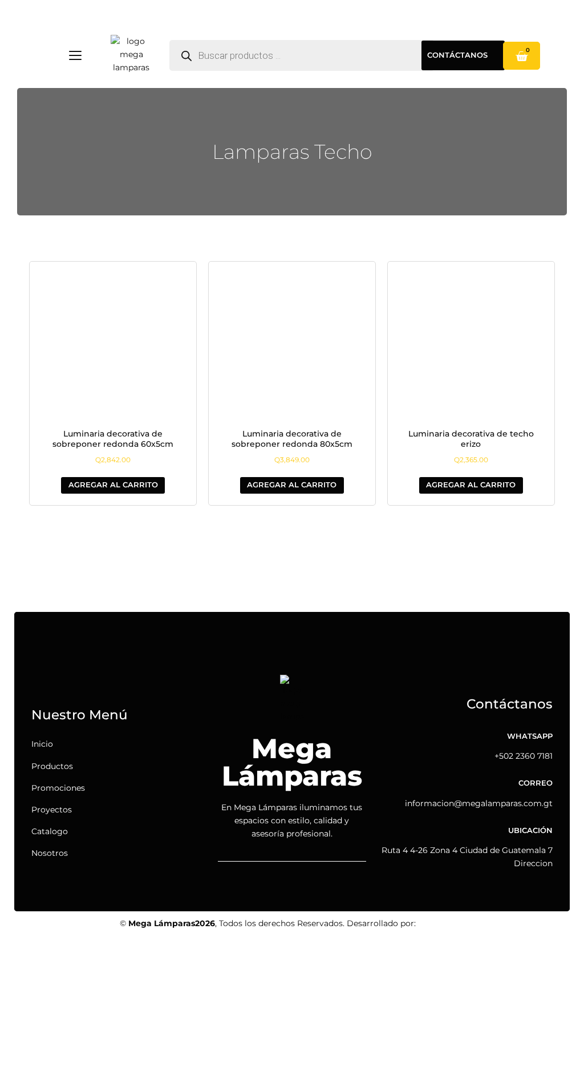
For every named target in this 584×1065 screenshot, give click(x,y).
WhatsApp (530, 736)
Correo (535, 783)
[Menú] (75, 55)
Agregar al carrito (113, 485)
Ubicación (530, 830)
